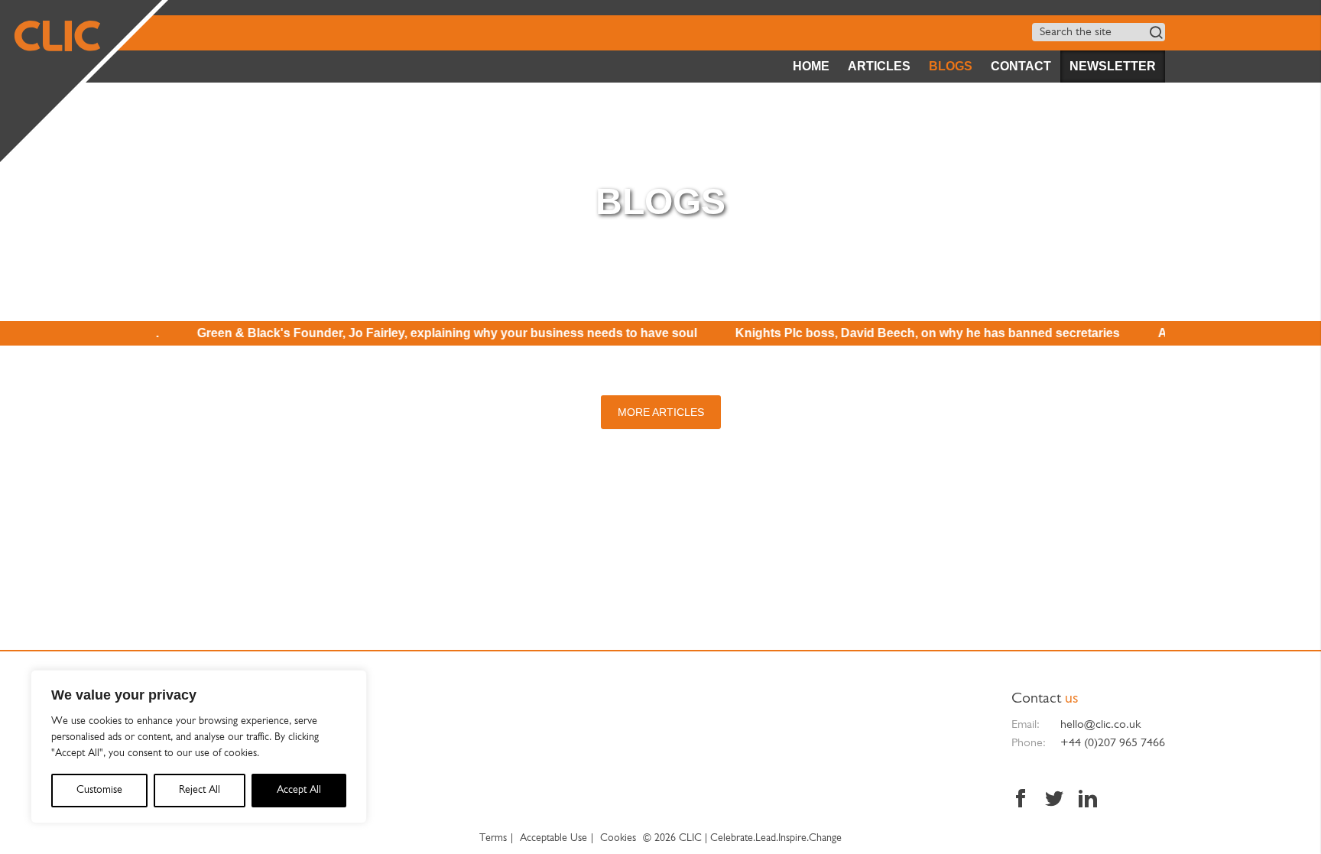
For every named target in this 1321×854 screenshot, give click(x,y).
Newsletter (1112, 66)
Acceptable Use (553, 838)
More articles (661, 412)
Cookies (618, 838)
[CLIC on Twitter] (1054, 800)
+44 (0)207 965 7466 (1112, 743)
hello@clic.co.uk (1100, 725)
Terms (493, 838)
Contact (1021, 66)
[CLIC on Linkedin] (1084, 800)
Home (811, 66)
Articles (879, 66)
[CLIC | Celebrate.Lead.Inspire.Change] (81, 81)
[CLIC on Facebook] (1024, 800)
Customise (99, 790)
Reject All (199, 790)
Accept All (299, 790)
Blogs (950, 66)
